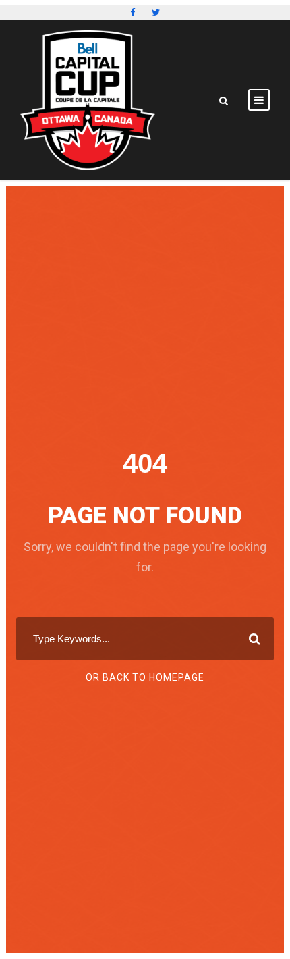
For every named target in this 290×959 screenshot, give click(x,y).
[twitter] (156, 12)
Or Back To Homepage (145, 677)
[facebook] (132, 12)
